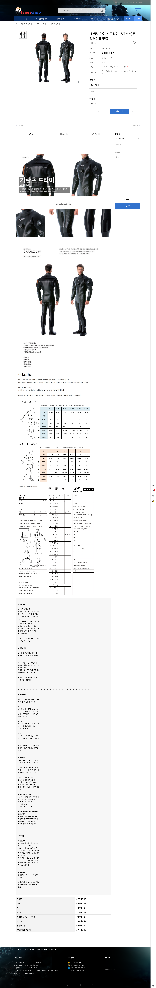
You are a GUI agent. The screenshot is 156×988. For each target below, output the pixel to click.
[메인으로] (16, 24)
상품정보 (31, 134)
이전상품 (20, 125)
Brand (130, 18)
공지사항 (107, 957)
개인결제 (125, 2)
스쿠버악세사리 (95, 19)
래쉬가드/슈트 (59, 19)
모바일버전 (52, 950)
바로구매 (119, 111)
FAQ (140, 2)
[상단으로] (153, 985)
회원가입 (117, 2)
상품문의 (95, 134)
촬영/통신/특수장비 (114, 19)
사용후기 (63, 134)
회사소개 (20, 950)
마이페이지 (133, 2)
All (139, 18)
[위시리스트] (133, 111)
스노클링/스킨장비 (41, 19)
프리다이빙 (23, 19)
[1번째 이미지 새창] (23, 35)
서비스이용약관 (29, 950)
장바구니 (99, 111)
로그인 (138, 11)
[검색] (102, 10)
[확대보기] (79, 82)
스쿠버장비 (77, 19)
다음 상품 (135, 125)
